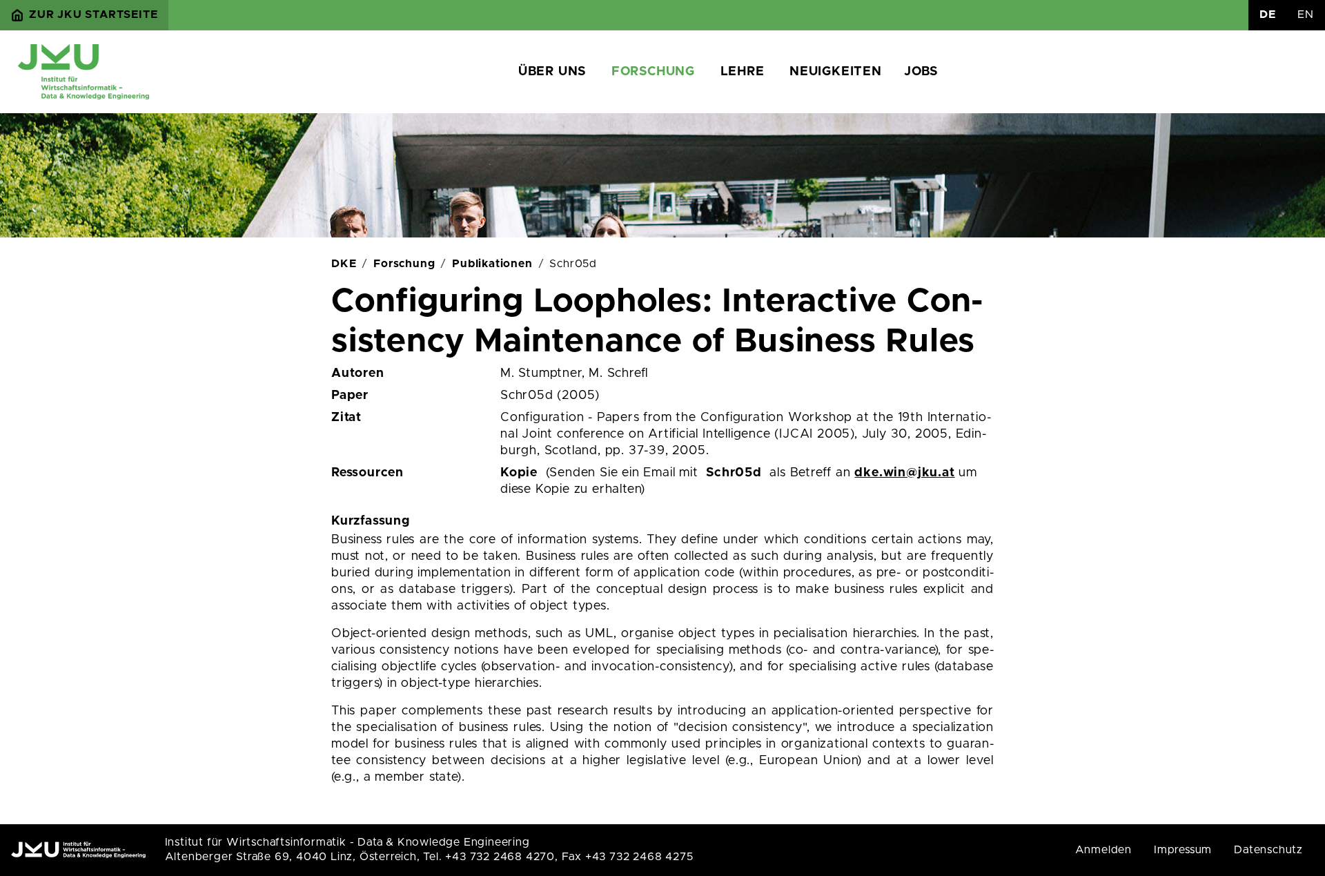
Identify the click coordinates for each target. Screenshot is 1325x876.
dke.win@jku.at (904, 473)
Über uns (552, 72)
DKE (343, 263)
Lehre (742, 72)
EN (1305, 14)
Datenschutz (1268, 849)
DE (1267, 14)
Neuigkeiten (835, 72)
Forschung (653, 72)
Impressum (1183, 849)
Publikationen (492, 263)
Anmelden (1103, 849)
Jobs (921, 72)
